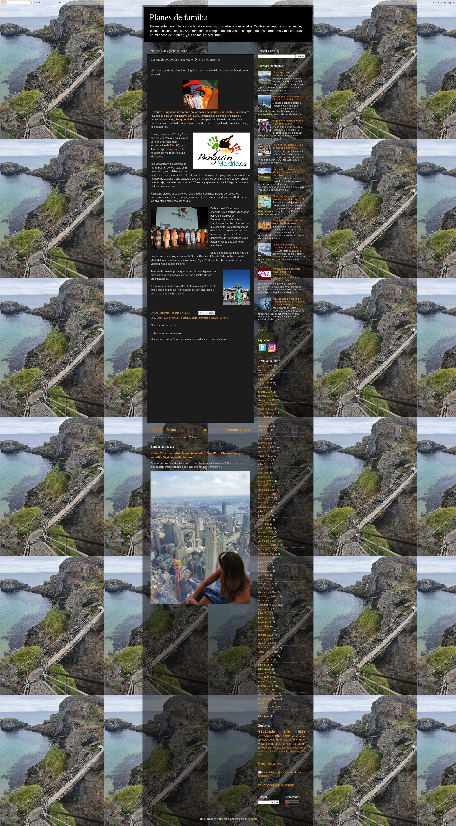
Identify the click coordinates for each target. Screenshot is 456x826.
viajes (276, 747)
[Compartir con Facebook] (210, 313)
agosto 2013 (265, 660)
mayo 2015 (264, 570)
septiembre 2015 (267, 553)
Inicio (205, 430)
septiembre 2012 (267, 707)
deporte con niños (270, 740)
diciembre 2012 (267, 694)
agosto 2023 (265, 374)
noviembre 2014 (267, 596)
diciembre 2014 (267, 592)
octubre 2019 (265, 408)
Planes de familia (179, 16)
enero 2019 (264, 421)
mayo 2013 (264, 673)
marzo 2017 (265, 477)
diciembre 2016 (267, 489)
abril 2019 (264, 417)
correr (261, 755)
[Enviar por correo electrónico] (199, 313)
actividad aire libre (274, 736)
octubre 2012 (265, 703)
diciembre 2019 (267, 400)
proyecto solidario (209, 318)
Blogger (252, 818)
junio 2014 (264, 617)
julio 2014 (263, 613)
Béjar (303, 751)
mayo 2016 (264, 519)
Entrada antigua (238, 430)
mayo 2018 (264, 434)
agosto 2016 (265, 507)
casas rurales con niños (288, 751)
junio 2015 (264, 566)
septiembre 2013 (267, 656)
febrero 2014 (265, 634)
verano (224, 318)
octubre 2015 (265, 549)
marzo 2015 (265, 579)
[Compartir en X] (206, 313)
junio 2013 (264, 668)
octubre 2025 (265, 366)
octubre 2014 (265, 600)
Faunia (166, 318)
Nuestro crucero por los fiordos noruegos (286, 74)
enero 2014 (264, 639)
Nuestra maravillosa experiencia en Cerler (285, 246)
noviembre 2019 (267, 404)
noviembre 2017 (267, 451)
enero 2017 (264, 485)
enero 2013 (264, 690)
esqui (261, 751)
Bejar (302, 748)
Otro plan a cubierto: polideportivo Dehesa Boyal (288, 197)
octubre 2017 (265, 455)
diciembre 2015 (267, 541)
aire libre (294, 731)
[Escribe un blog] (203, 313)
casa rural (270, 751)
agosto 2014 (265, 609)
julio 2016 (263, 511)
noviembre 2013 (267, 647)
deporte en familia (280, 743)
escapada (266, 731)
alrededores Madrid (290, 748)
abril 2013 (264, 677)
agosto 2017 (265, 460)
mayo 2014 (264, 622)
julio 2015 (263, 562)
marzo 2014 (265, 630)
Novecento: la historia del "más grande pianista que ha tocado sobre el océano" (289, 301)
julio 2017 (263, 464)
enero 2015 (264, 588)
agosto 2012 (265, 711)
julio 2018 (263, 430)
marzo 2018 (265, 443)
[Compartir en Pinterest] (213, 313)
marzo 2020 (265, 391)
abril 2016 (264, 524)
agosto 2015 (265, 558)
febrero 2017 (265, 481)
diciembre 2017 (267, 447)
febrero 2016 (265, 532)
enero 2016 (264, 536)
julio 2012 (263, 715)
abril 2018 (264, 438)
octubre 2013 (265, 652)
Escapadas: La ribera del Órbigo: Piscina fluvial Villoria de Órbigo (289, 172)
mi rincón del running (276, 785)
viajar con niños (294, 740)
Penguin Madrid (188, 318)
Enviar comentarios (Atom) (182, 437)
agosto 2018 (265, 425)
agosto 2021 (265, 383)
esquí (269, 747)
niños (175, 318)
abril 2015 (264, 575)
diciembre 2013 (267, 643)
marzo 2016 (265, 528)
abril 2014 (264, 626)
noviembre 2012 (267, 698)
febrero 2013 (265, 686)
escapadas (298, 736)
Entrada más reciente (167, 430)
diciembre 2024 (267, 370)
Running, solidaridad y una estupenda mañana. (288, 146)
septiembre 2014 (267, 605)
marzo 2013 (265, 681)
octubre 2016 (265, 498)
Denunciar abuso (270, 763)
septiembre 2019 (267, 413)
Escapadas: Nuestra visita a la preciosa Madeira (288, 98)
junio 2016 (264, 515)
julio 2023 (263, 379)
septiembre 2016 (267, 502)
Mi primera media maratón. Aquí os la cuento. (288, 122)
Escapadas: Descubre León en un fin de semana (288, 222)
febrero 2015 (265, 583)
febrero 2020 (265, 396)
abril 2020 (264, 387)
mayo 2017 (264, 468)
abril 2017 (264, 472)
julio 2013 (263, 664)
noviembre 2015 (267, 545)
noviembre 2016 (267, 494)
